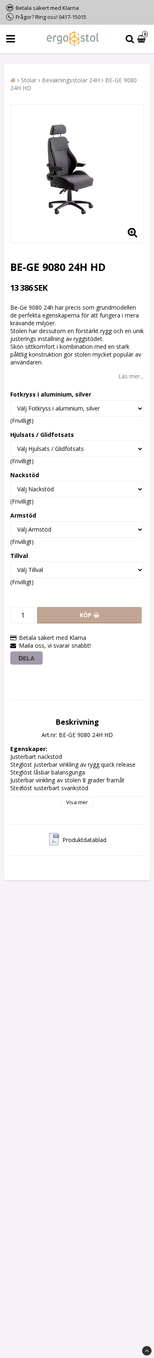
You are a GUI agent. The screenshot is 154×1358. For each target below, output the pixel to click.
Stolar (29, 80)
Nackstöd (24, 475)
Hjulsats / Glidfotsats (42, 435)
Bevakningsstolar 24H (71, 80)
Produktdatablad (84, 840)
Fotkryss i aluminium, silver (50, 394)
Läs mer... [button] (131, 376)
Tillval (19, 556)
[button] (142, 39)
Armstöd (23, 515)
